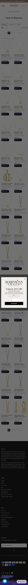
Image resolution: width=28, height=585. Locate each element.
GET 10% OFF (14, 303)
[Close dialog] (25, 279)
